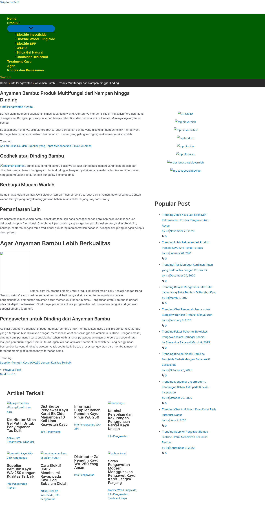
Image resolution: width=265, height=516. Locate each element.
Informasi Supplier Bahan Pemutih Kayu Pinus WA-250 (87, 411)
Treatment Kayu (19, 61)
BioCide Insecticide (32, 34)
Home (11, 18)
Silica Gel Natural (30, 52)
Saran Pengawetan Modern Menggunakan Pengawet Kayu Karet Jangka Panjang (121, 472)
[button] (19, 23)
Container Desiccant (32, 57)
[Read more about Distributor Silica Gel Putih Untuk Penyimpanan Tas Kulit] (21, 412)
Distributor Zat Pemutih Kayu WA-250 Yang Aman (87, 462)
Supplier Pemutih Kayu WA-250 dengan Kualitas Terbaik (35, 362)
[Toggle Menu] (31, 28)
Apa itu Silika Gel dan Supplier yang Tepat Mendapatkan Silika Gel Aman (46, 146)
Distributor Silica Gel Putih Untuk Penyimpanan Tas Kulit (21, 425)
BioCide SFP (26, 43)
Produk (12, 23)
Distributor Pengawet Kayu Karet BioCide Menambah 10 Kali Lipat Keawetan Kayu (54, 415)
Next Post (8, 374)
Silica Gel (28, 441)
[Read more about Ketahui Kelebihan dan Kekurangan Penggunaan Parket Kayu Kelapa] (116, 403)
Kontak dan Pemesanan (25, 70)
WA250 (22, 48)
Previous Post (10, 369)
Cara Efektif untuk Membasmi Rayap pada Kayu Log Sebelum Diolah (54, 474)
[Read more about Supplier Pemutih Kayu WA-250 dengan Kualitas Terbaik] (21, 457)
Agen (11, 66)
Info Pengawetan (12, 106)
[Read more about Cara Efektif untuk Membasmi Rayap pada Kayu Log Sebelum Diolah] (55, 457)
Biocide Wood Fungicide (122, 489)
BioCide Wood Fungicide (36, 39)
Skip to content (9, 2)
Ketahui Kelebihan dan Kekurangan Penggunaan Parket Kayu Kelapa (120, 420)
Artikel (10, 437)
